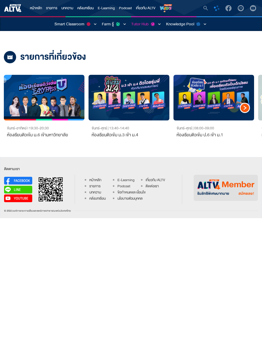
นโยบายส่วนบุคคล (130, 198)
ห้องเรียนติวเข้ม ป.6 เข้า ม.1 (200, 135)
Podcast (125, 8)
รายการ (51, 8)
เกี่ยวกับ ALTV (145, 8)
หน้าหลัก (36, 8)
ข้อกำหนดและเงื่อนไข (131, 192)
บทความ (67, 8)
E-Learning (106, 8)
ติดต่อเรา (152, 186)
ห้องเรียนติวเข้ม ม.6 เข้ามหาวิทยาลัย (37, 135)
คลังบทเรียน (85, 8)
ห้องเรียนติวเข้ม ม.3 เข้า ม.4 (115, 135)
